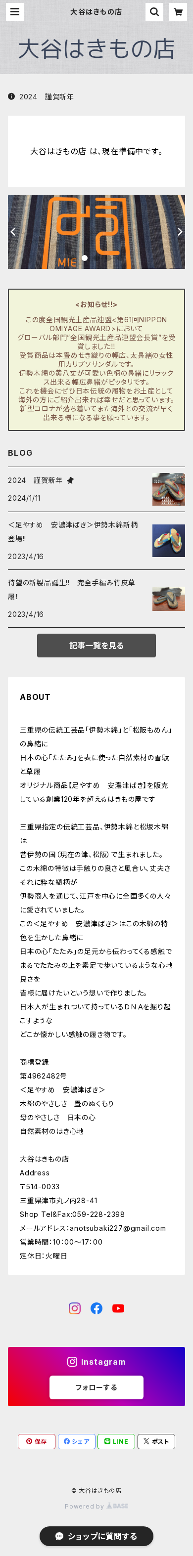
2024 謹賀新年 (46, 96)
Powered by (85, 1506)
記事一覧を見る (96, 645)
